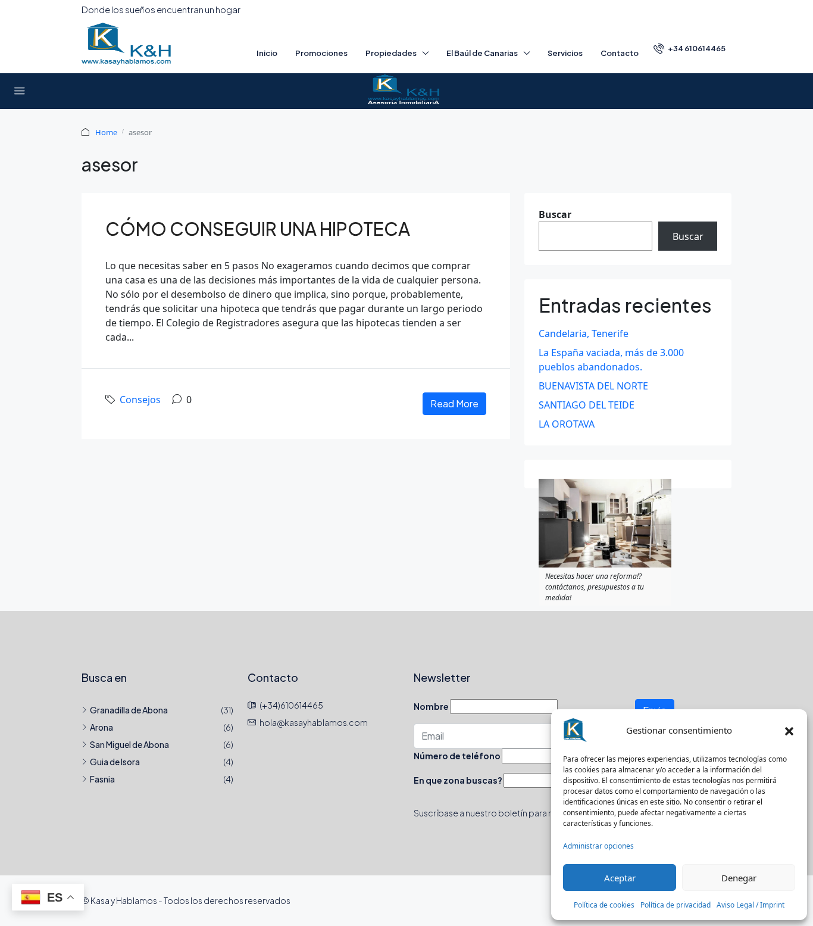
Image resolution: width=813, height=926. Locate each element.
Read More (454, 403)
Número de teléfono (457, 755)
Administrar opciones (598, 846)
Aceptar (620, 878)
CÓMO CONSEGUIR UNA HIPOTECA (257, 228)
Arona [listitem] (101, 727)
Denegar (738, 878)
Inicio (267, 53)
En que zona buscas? (458, 780)
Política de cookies (604, 905)
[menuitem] (689, 48)
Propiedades (391, 53)
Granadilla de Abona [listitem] (129, 709)
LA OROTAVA (567, 424)
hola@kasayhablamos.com (313, 722)
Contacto (620, 53)
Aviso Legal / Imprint (750, 905)
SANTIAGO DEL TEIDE (586, 404)
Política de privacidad (675, 905)
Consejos (140, 399)
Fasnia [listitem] (102, 779)
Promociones (321, 53)
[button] (789, 730)
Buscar (555, 214)
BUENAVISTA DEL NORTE (593, 385)
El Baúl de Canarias (482, 53)
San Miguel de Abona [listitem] (129, 744)
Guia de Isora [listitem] (115, 761)
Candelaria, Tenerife (583, 333)
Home (106, 132)
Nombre (431, 706)
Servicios (565, 53)
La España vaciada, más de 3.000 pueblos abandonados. (611, 359)
